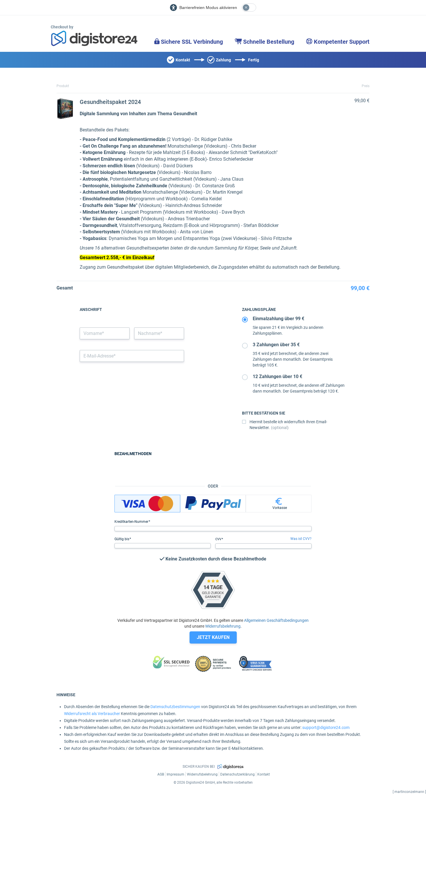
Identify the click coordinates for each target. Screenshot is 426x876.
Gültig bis (122, 539)
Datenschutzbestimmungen (175, 706)
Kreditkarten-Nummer (131, 522)
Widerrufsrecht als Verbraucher (92, 713)
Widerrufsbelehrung (223, 626)
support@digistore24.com (325, 727)
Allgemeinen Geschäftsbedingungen (276, 620)
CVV (218, 539)
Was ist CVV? (301, 539)
